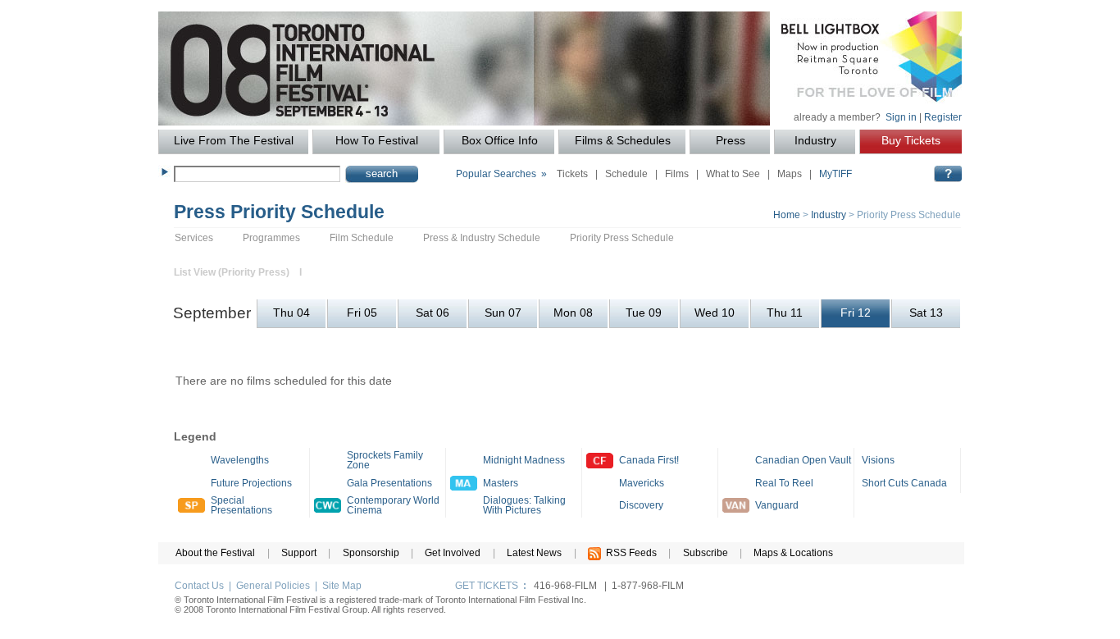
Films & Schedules (623, 141)
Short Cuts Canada (904, 483)
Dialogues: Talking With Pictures (524, 505)
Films (677, 174)
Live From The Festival (234, 141)
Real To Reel (784, 483)
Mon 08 (573, 313)
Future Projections (251, 483)
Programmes (271, 238)
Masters (500, 483)
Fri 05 (362, 313)
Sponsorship (371, 553)
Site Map (342, 585)
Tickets (572, 174)
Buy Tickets (910, 141)
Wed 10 (714, 313)
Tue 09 (644, 313)
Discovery (641, 505)
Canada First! (649, 460)
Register (943, 117)
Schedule (626, 174)
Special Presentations (241, 505)
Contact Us (199, 585)
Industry (815, 141)
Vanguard (777, 505)
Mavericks (641, 483)
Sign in (901, 117)
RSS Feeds (629, 553)
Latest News (534, 553)
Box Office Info (500, 141)
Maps (789, 174)
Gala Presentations (389, 483)
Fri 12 (855, 313)
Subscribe (705, 553)
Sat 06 (432, 313)
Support (298, 553)
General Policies (273, 585)
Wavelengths (240, 460)
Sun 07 (503, 313)
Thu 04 (291, 313)
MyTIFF (835, 174)
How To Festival (376, 141)
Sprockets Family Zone (385, 460)
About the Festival (215, 553)
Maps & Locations (793, 553)
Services (194, 238)
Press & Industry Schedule (481, 238)
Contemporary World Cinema (393, 505)
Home (786, 215)
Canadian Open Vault (803, 460)
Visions (878, 460)
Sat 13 (926, 313)
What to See (733, 174)
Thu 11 (785, 313)
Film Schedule (362, 238)
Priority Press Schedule (622, 238)
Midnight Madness (524, 460)
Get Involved (452, 553)
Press (730, 141)
